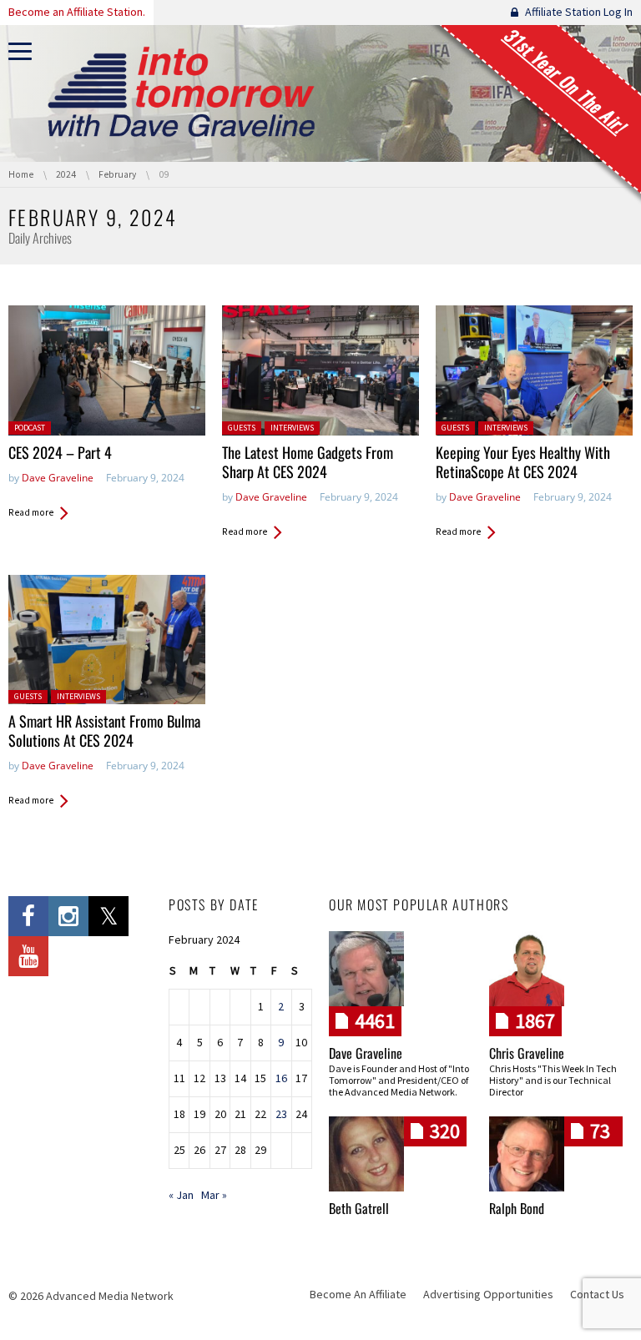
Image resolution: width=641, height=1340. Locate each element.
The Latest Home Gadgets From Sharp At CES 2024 (307, 461)
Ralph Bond (516, 1208)
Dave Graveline (57, 478)
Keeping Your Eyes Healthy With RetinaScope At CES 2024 (523, 461)
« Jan (181, 1194)
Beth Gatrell (359, 1208)
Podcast (29, 427)
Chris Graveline (526, 1053)
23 (281, 1113)
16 (281, 1078)
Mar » (214, 1194)
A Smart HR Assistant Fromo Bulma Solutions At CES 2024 (104, 730)
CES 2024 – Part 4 (60, 452)
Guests (241, 427)
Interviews (292, 427)
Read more (30, 512)
